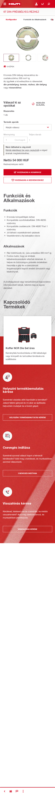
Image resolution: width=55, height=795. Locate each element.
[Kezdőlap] (14, 4)
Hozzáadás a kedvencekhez (29, 180)
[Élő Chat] (17, 791)
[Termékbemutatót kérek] (11, 791)
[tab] (11, 19)
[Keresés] (49, 4)
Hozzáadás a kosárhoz (29, 172)
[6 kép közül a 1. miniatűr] (11, 58)
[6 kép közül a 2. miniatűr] (28, 58)
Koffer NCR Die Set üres (20, 348)
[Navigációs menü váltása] (5, 4)
